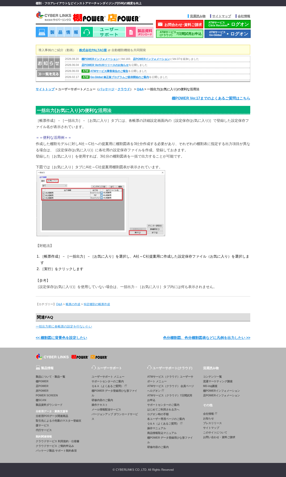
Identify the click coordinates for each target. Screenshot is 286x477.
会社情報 (244, 16)
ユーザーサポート (103, 33)
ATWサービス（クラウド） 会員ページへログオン (170, 388)
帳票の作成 (73, 304)
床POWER (42, 390)
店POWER (42, 386)
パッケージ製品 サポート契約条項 (56, 450)
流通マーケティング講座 (218, 381)
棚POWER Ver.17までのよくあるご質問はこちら (211, 98)
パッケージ (106, 89)
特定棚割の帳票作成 (97, 304)
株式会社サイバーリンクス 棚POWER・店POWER (94, 17)
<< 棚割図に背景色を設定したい (61, 338)
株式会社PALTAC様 (93, 50)
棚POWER (42, 381)
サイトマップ (221, 16)
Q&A (140, 89)
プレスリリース (212, 423)
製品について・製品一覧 (50, 376)
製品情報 (58, 33)
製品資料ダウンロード (49, 404)
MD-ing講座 (210, 386)
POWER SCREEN (47, 395)
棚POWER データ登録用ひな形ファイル (114, 393)
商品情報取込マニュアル (162, 433)
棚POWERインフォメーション (100, 59)
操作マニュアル (156, 428)
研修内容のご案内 (102, 400)
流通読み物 (198, 16)
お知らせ (208, 418)
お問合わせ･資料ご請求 (183, 25)
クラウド (124, 89)
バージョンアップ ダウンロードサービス (115, 416)
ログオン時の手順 (158, 414)
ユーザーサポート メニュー (108, 376)
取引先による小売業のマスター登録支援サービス (58, 423)
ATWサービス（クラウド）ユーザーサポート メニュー (170, 379)
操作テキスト (100, 404)
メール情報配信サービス (106, 409)
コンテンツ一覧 (212, 376)
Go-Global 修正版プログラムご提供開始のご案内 (119, 77)
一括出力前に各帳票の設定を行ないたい (64, 326)
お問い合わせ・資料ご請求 (219, 437)
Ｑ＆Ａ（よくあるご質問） (108, 386)
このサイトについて (215, 432)
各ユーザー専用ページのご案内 (166, 418)
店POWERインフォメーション (151, 59)
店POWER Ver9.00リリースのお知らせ (105, 65)
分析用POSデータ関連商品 (52, 416)
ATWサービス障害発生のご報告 (109, 71)
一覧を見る (48, 73)
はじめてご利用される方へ (163, 409)
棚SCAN (41, 400)
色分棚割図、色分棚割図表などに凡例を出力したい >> (206, 338)
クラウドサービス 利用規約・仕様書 (57, 441)
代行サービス (44, 430)
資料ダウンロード (140, 33)
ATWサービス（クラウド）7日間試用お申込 (169, 398)
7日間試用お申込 (181, 34)
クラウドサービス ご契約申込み (55, 446)
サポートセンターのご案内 (108, 381)
